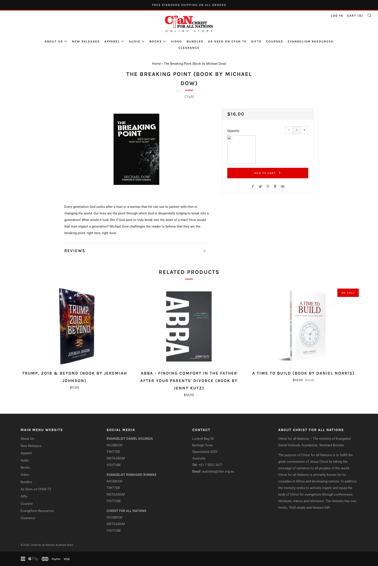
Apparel (112, 41)
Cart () (355, 16)
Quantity (233, 131)
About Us (54, 41)
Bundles (195, 41)
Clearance (189, 48)
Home (156, 64)
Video (176, 41)
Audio (134, 41)
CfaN (189, 96)
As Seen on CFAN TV (227, 41)
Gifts (256, 41)
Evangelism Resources (310, 41)
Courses (274, 41)
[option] (136, 149)
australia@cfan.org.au (218, 471)
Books (155, 41)
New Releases (86, 41)
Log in (337, 16)
